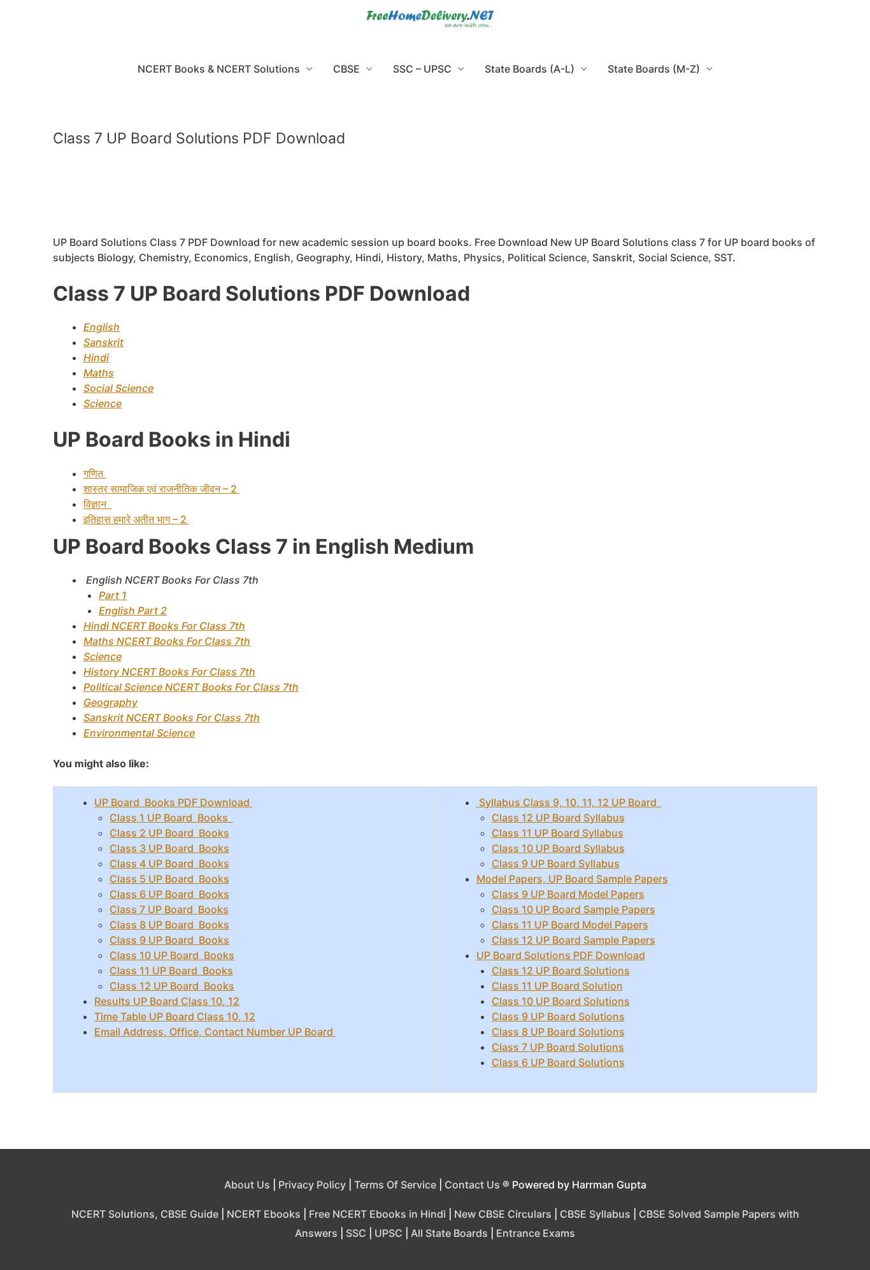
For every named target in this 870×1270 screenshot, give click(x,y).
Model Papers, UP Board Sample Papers (572, 878)
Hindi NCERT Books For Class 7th (164, 625)
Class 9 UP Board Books (169, 940)
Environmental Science (139, 732)
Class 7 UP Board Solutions (558, 1047)
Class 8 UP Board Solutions (558, 1031)
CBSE (346, 68)
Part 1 (113, 595)
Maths (98, 372)
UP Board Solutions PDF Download (560, 955)
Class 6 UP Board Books (169, 894)
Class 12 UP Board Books (172, 985)
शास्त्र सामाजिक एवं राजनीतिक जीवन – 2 (161, 488)
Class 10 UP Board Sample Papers (573, 909)
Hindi (96, 357)
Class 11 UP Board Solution (557, 985)
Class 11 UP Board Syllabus (558, 832)
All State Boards (449, 1233)
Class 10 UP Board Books (172, 955)
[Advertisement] (435, 197)
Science (102, 403)
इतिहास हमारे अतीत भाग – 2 (136, 519)
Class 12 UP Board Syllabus (558, 817)
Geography (110, 702)
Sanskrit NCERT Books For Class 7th (171, 717)
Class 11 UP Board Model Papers (570, 924)
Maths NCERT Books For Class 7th (166, 641)
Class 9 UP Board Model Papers (568, 894)
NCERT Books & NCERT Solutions (219, 68)
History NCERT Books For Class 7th (169, 671)
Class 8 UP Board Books (169, 924)
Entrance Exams (535, 1233)
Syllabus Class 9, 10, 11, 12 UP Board (569, 802)
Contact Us (472, 1184)
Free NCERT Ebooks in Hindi (377, 1214)
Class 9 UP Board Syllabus (556, 863)
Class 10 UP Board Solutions (561, 1001)
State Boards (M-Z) (654, 68)
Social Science (118, 388)
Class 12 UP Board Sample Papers (573, 940)
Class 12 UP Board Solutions (561, 970)
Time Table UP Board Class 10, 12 (174, 1016)
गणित (94, 473)
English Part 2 (133, 610)
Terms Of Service (395, 1184)
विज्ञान (97, 504)
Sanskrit (103, 342)
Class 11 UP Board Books (171, 970)
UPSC (388, 1233)
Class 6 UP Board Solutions (558, 1062)
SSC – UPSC (422, 68)
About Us (247, 1184)
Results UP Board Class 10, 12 (166, 1001)
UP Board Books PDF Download (173, 802)
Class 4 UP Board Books (169, 863)
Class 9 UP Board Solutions (558, 1016)
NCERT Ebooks (264, 1214)
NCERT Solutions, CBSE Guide (144, 1214)
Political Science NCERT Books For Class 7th (191, 687)
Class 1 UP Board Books (171, 817)
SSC (356, 1233)
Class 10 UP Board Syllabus (558, 848)
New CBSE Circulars (503, 1214)
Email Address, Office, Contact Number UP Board (215, 1031)
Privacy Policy (312, 1184)
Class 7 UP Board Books (169, 909)
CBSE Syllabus (595, 1214)
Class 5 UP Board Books (169, 878)
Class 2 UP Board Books (169, 832)
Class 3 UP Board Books (169, 848)
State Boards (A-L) (529, 68)
